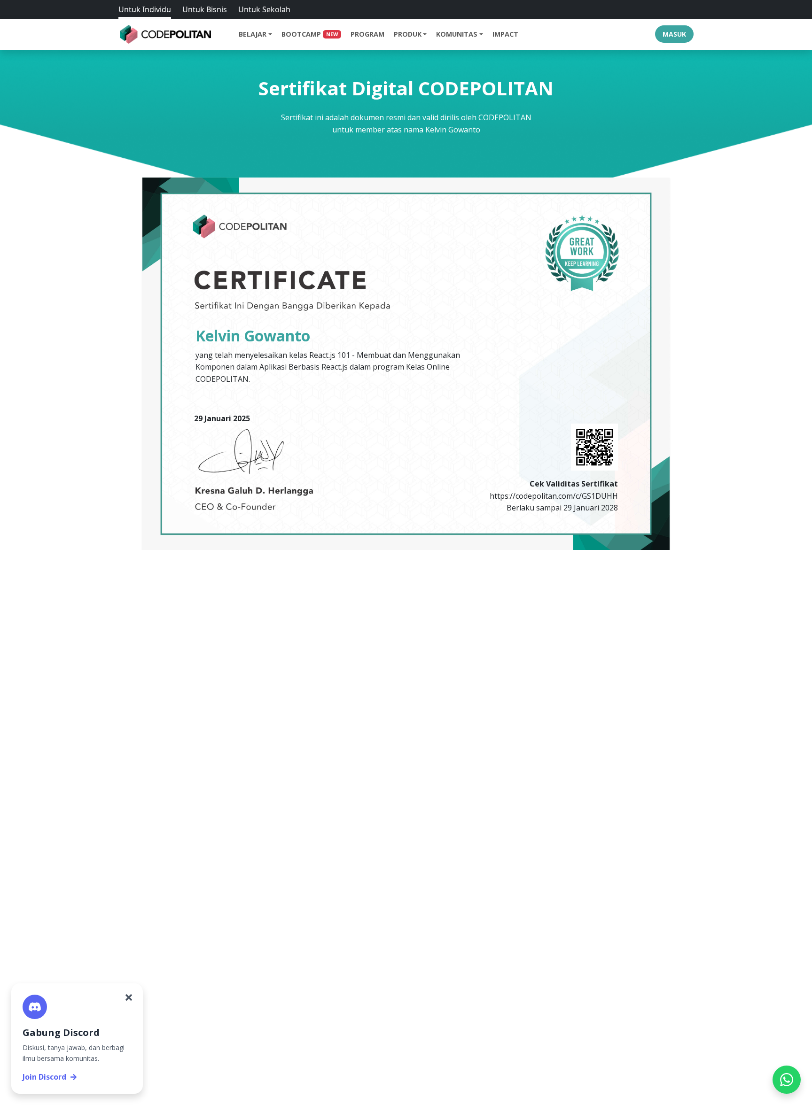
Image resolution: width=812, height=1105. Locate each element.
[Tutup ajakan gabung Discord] (128, 997)
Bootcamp (309, 34)
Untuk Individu (144, 9)
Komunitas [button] (456, 34)
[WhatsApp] (787, 1080)
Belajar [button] (252, 34)
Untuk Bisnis (204, 9)
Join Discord (44, 1077)
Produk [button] (408, 34)
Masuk (674, 34)
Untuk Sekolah (264, 9)
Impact (505, 34)
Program (367, 34)
